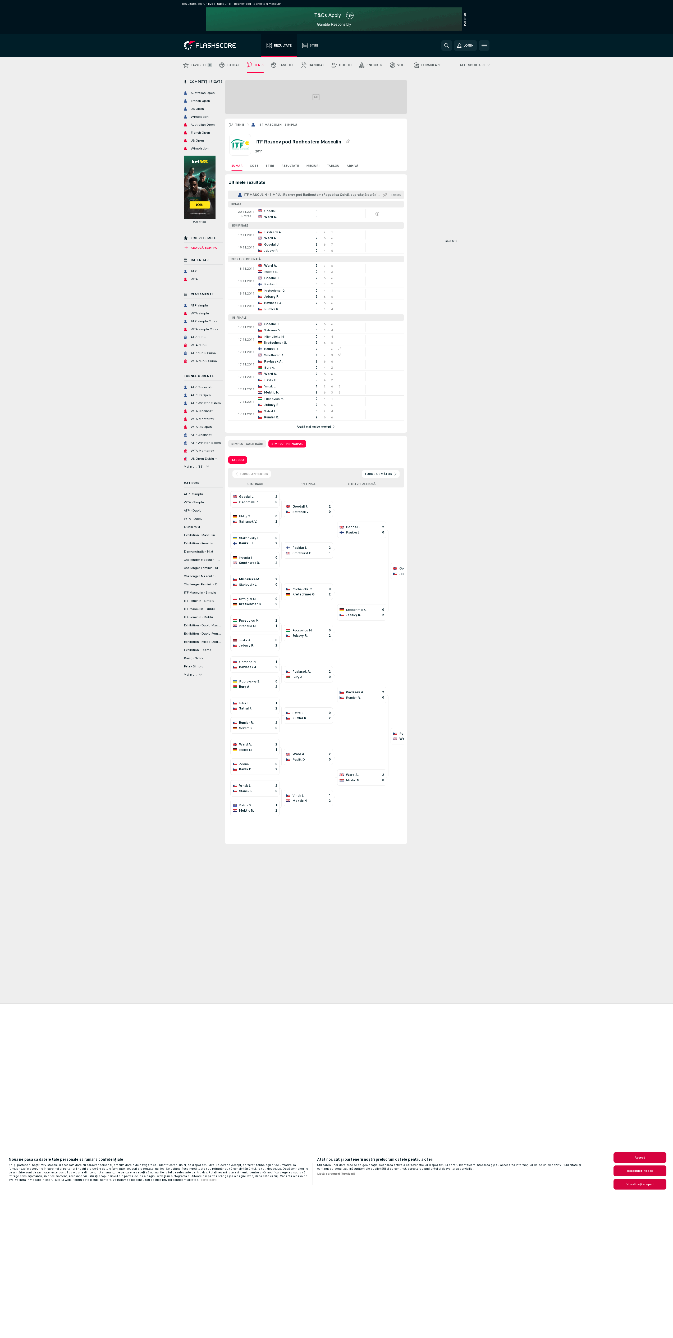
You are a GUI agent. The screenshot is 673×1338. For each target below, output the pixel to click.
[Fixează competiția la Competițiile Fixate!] (348, 141)
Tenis (240, 124)
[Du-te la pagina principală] (213, 45)
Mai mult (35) (194, 466)
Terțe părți (208, 1180)
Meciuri (312, 166)
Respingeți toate (640, 1171)
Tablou (333, 166)
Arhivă (352, 166)
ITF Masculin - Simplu (277, 124)
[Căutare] (446, 45)
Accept (640, 1157)
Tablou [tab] (237, 460)
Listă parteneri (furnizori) (336, 1174)
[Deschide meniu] (484, 45)
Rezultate (290, 166)
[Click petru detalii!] (316, 214)
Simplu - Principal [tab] (287, 444)
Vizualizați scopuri (639, 1184)
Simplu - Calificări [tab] (247, 444)
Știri (270, 166)
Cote (254, 166)
